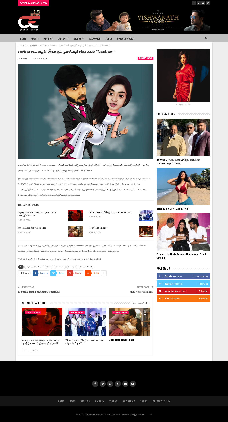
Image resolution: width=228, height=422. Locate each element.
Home (23, 38)
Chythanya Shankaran (34, 267)
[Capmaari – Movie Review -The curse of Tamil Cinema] (183, 232)
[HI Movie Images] (146, 231)
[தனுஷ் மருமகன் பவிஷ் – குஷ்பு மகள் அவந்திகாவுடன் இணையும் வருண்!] (75, 215)
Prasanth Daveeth (86, 267)
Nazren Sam (59, 267)
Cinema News (145, 58)
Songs (108, 38)
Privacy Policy (126, 38)
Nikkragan (72, 267)
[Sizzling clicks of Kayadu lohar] (183, 186)
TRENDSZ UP (145, 415)
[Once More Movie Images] (75, 231)
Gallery (62, 38)
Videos (77, 38)
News (33, 38)
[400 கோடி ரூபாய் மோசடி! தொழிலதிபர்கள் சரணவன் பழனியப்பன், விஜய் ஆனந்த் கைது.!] (183, 137)
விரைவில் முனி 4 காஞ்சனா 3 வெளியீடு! (39, 291)
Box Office (94, 38)
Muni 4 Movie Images (141, 291)
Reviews (48, 38)
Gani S (49, 267)
